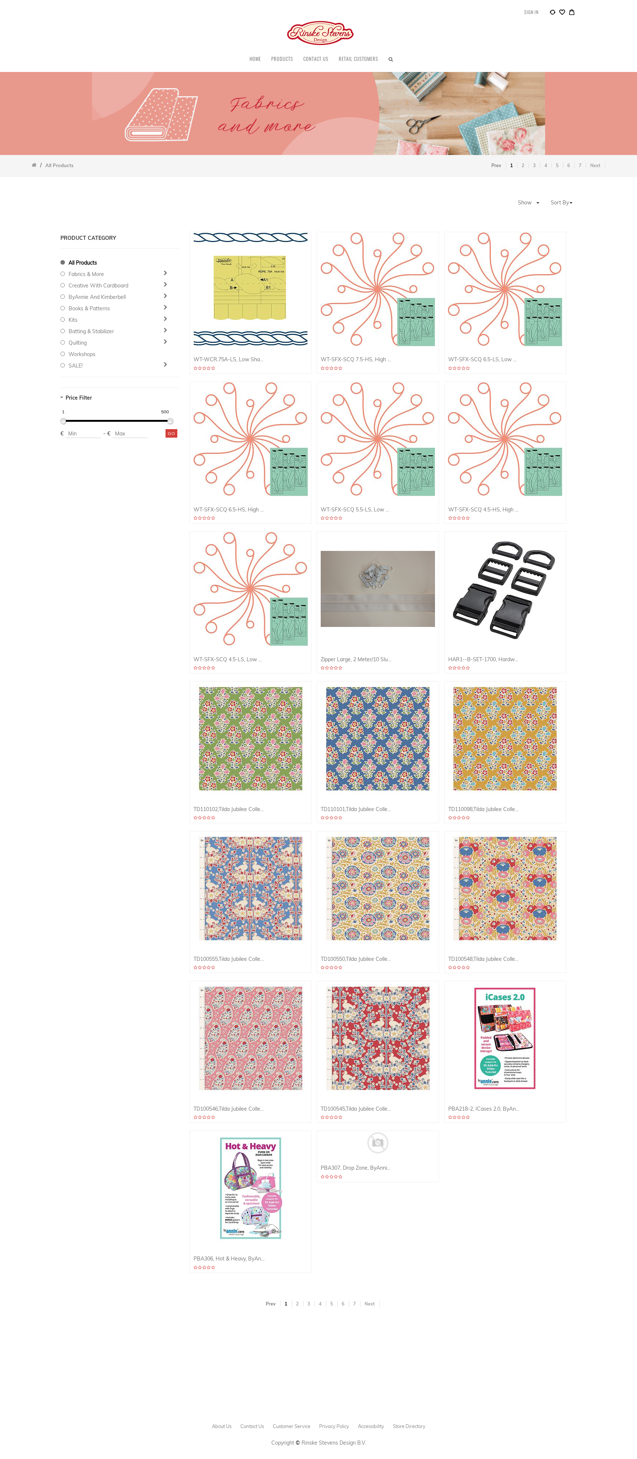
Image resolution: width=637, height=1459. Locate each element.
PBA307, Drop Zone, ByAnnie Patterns (357, 1168)
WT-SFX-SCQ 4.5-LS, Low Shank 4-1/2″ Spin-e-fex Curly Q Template (229, 659)
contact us (252, 1426)
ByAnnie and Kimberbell (97, 297)
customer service (291, 1426)
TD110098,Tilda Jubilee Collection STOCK (484, 809)
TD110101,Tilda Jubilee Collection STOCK (357, 809)
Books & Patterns (89, 308)
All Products (83, 262)
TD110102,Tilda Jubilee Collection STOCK (229, 809)
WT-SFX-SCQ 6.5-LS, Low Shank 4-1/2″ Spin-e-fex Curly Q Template (484, 359)
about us (222, 1426)
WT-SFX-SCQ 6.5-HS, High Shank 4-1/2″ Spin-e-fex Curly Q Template (229, 510)
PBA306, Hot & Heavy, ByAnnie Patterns (229, 1259)
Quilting (78, 342)
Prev (496, 165)
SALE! (76, 365)
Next (595, 165)
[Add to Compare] (553, 13)
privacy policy (334, 1426)
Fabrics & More (86, 274)
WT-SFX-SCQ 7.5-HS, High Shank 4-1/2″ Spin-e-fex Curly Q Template (357, 359)
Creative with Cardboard (98, 285)
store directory (409, 1426)
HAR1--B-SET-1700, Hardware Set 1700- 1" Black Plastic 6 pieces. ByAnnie (484, 659)
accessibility (371, 1426)
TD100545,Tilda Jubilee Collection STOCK (357, 1109)
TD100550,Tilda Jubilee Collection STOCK (357, 959)
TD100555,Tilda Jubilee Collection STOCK (229, 959)
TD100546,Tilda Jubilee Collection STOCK (229, 1109)
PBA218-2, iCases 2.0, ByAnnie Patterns (484, 1109)
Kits (73, 320)
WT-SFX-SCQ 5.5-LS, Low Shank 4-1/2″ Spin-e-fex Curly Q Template (357, 510)
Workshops (82, 354)
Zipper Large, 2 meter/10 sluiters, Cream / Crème (357, 659)
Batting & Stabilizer (91, 331)
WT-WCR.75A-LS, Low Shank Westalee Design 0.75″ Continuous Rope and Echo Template (229, 359)
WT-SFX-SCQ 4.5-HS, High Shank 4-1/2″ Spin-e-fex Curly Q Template (484, 510)
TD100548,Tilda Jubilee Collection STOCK (484, 959)
